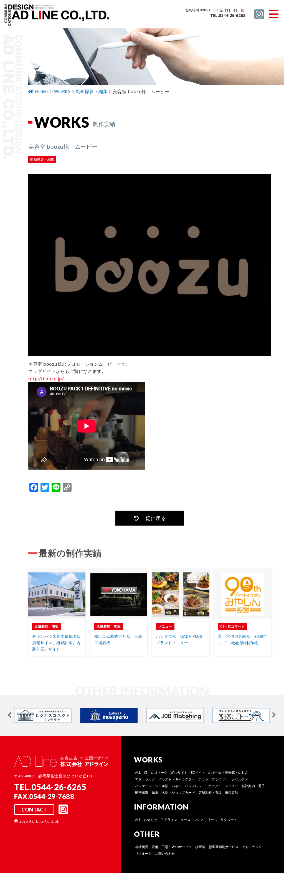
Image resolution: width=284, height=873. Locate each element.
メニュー (231, 786)
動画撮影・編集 (146, 792)
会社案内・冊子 (253, 786)
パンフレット (195, 786)
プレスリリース (205, 819)
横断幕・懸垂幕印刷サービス (217, 846)
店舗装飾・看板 (210, 792)
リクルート (228, 819)
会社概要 (141, 846)
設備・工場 (160, 846)
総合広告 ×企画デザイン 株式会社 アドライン (57, 16)
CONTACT (34, 810)
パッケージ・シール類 (151, 786)
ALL (138, 772)
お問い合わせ (165, 853)
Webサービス (182, 846)
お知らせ (150, 819)
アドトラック (145, 779)
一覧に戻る (152, 518)
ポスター (215, 786)
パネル (177, 786)
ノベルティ (240, 779)
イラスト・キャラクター (176, 779)
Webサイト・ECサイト (188, 772)
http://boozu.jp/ (46, 379)
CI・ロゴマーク (155, 772)
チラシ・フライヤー (213, 779)
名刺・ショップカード (178, 792)
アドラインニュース (176, 819)
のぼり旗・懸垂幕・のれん (228, 772)
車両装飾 (231, 792)
